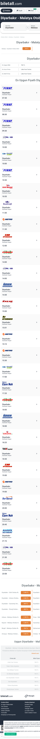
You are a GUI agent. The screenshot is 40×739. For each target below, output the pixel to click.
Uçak (20, 11)
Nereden (7, 26)
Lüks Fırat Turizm (26, 69)
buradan (18, 731)
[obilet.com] (11, 5)
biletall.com (35, 653)
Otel (33, 10)
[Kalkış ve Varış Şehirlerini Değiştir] (27, 27)
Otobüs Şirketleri (5, 710)
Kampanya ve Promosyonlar (8, 714)
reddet (21, 726)
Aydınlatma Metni (8, 728)
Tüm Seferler (4, 706)
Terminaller (4, 712)
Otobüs (7, 11)
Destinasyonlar (5, 708)
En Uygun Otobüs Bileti (7, 704)
